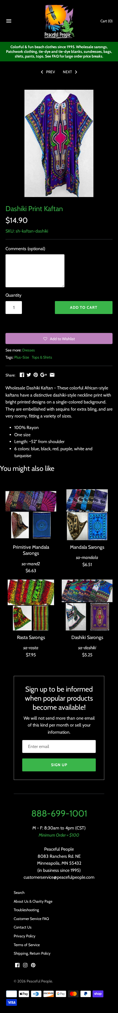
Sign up (59, 764)
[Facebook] (17, 966)
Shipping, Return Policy (32, 953)
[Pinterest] (33, 966)
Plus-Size (21, 357)
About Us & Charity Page (33, 901)
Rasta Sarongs (31, 637)
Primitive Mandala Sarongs (31, 550)
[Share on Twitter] (29, 374)
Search (19, 892)
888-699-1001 (59, 813)
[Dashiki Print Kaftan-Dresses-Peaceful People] (59, 143)
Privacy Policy (24, 936)
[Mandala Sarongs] (87, 514)
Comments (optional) (25, 248)
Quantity (13, 295)
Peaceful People (39, 981)
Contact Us (23, 927)
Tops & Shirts (42, 357)
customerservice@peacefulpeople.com (59, 877)
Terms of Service (27, 945)
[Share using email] (52, 374)
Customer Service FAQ (31, 918)
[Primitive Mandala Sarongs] (30, 514)
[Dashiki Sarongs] (87, 605)
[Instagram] (25, 966)
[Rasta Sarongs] (30, 605)
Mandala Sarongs (87, 547)
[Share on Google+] (43, 374)
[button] (59, 338)
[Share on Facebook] (22, 374)
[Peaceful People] (59, 21)
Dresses (28, 350)
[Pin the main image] (35, 374)
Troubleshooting (26, 910)
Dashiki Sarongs (87, 637)
